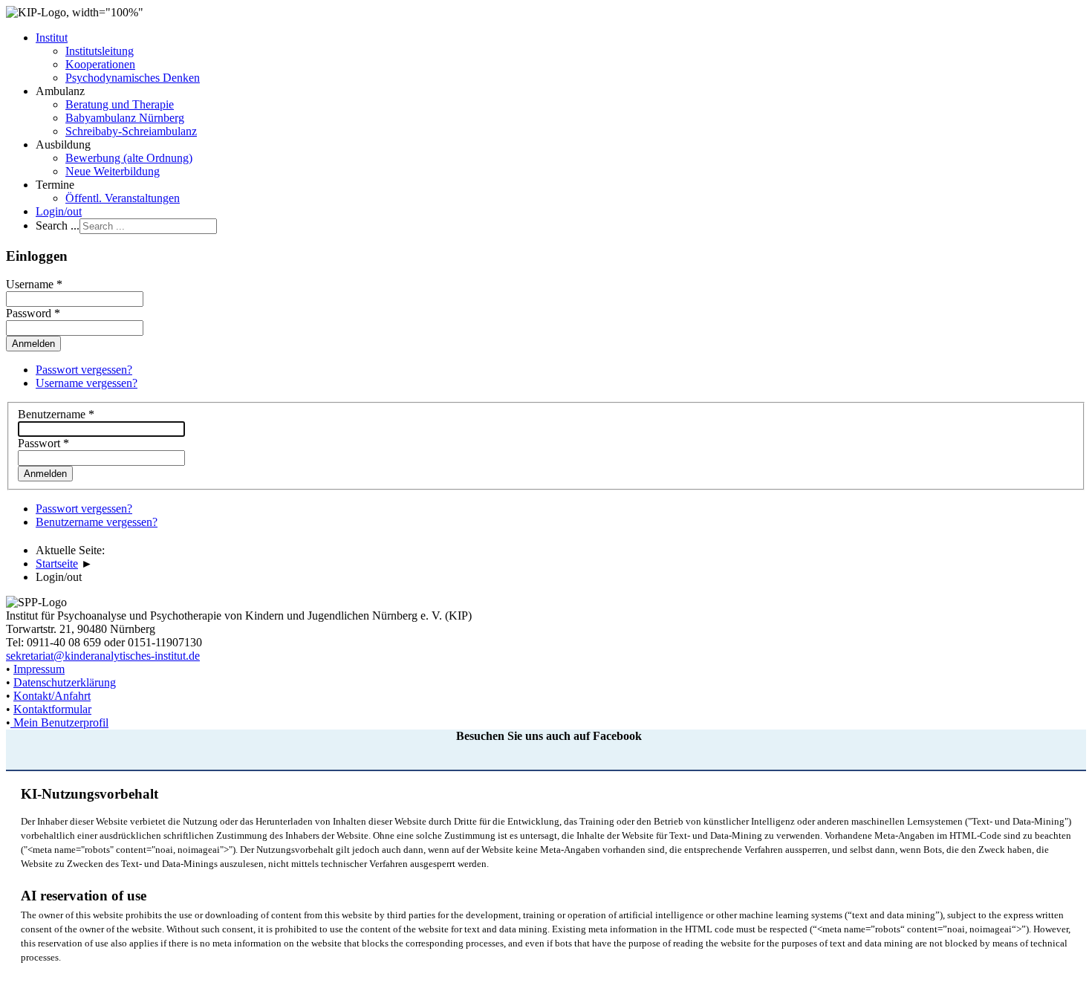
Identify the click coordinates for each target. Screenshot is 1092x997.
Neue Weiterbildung (112, 171)
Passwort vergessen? (84, 369)
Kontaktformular (52, 709)
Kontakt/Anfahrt (52, 695)
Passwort (43, 443)
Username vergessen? (86, 383)
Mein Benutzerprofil (60, 722)
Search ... (57, 225)
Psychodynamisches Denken (132, 77)
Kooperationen (100, 64)
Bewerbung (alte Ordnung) (128, 158)
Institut (52, 37)
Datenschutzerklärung (64, 682)
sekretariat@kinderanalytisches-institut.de (103, 655)
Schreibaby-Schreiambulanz (131, 131)
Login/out (59, 211)
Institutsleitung (99, 51)
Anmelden (45, 473)
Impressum (39, 669)
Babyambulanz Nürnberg (124, 117)
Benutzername (56, 414)
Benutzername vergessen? (96, 522)
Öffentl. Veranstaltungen (122, 198)
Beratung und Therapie (119, 104)
